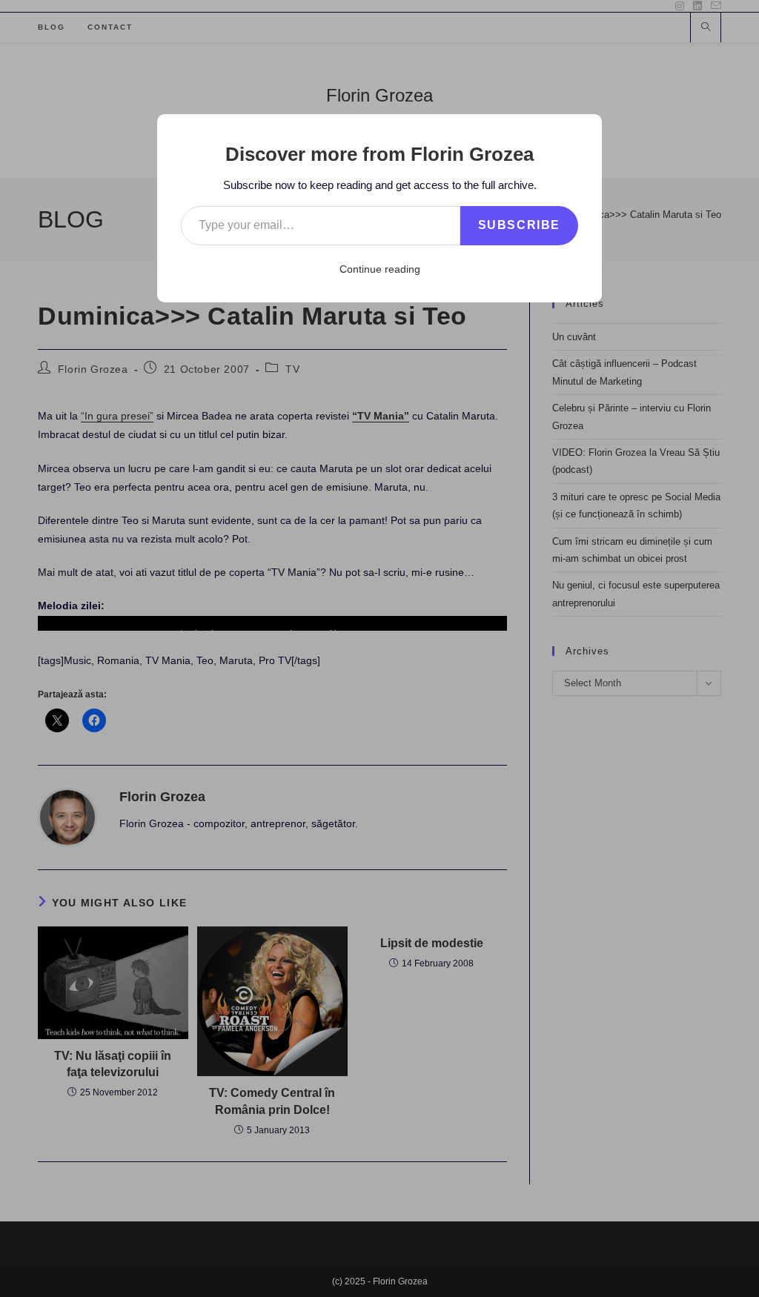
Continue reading (379, 269)
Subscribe (519, 225)
